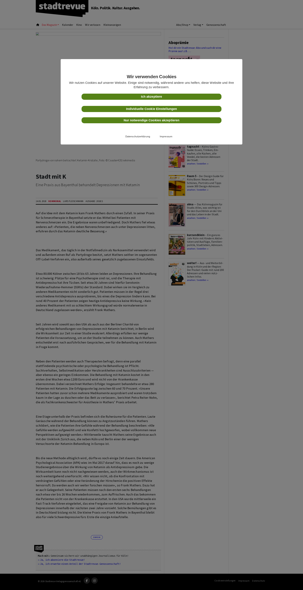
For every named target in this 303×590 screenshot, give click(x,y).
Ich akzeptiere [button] (151, 96)
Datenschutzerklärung (137, 136)
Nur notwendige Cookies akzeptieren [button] (151, 120)
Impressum (166, 136)
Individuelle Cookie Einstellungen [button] (151, 109)
